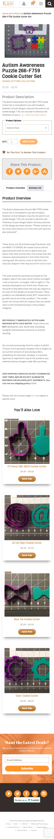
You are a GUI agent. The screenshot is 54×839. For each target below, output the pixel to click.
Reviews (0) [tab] (35, 187)
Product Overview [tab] (15, 187)
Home (5, 13)
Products (16, 13)
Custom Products (13, 827)
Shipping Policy (41, 827)
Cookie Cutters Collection (18, 81)
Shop (8, 824)
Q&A (15, 824)
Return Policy (28, 827)
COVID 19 (24, 824)
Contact (34, 830)
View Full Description (36, 114)
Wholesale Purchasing (39, 824)
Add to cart (29, 141)
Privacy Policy (22, 830)
